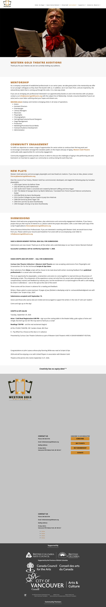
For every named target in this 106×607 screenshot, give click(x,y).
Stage (16, 121)
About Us (96, 5)
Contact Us (90, 5)
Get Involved (72, 5)
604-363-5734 (46, 439)
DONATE (80, 453)
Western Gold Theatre (81, 150)
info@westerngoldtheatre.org (50, 442)
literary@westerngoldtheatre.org (23, 176)
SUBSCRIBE (80, 439)
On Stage (41, 5)
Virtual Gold (65, 5)
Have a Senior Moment (52, 5)
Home (36, 5)
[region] (53, 32)
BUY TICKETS (80, 443)
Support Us (81, 5)
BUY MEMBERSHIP (80, 448)
